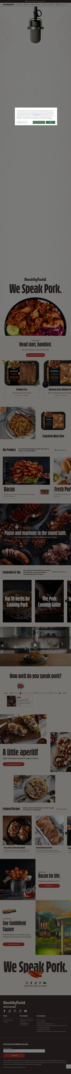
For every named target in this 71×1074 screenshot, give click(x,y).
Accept (50, 122)
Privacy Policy (36, 114)
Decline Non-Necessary (39, 122)
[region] (36, 116)
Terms (50, 118)
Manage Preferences (22, 122)
